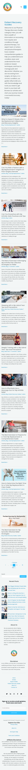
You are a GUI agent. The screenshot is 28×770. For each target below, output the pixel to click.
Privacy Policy (14, 724)
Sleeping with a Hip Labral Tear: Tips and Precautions (13, 306)
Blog (2, 125)
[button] (21, 7)
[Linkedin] (10, 694)
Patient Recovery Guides (16, 309)
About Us (14, 685)
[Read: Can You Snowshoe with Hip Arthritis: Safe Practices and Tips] (14, 205)
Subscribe (14, 712)
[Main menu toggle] (25, 7)
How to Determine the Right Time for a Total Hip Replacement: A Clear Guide (13, 485)
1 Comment (12, 266)
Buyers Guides (14, 681)
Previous (14, 562)
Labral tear (7, 309)
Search (3, 574)
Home (14, 678)
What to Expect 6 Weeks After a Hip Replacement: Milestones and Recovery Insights (13, 121)
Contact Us (14, 687)
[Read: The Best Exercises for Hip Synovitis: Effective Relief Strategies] (14, 521)
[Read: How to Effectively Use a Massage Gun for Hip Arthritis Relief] (14, 380)
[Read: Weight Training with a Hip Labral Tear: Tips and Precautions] (14, 339)
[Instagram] (14, 694)
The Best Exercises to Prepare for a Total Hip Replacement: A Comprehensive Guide (13, 437)
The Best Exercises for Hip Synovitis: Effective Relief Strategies (11, 532)
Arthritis (3, 173)
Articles (14, 679)
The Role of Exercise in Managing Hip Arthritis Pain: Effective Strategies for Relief (13, 263)
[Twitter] (7, 694)
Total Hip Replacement (10, 125)
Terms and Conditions (14, 735)
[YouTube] (21, 694)
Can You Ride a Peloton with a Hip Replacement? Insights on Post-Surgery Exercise (12, 170)
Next (14, 567)
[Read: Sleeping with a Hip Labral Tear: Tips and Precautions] (14, 296)
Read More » (4, 147)
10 (22, 565)
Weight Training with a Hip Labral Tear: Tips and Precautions (13, 348)
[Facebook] (17, 694)
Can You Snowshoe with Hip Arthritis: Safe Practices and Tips (13, 215)
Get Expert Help (14, 732)
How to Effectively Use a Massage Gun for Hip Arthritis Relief (12, 390)
